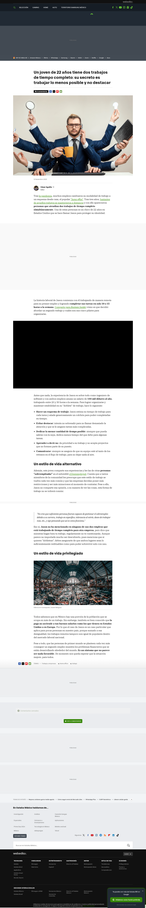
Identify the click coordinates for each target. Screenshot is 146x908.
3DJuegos (34, 864)
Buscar (128, 845)
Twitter (116, 7)
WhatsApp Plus (91, 799)
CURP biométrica (105, 799)
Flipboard (57, 91)
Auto (54, 7)
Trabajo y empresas (49, 663)
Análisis (37, 814)
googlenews (128, 7)
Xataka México (19, 891)
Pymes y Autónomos (123, 868)
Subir (126, 854)
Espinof (51, 867)
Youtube (120, 7)
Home (45, 7)
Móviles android (60, 826)
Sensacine (52, 864)
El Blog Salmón (124, 864)
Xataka (16, 864)
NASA (80, 58)
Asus (108, 58)
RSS (105, 834)
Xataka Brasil (18, 894)
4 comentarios (42, 91)
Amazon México (35, 58)
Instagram (124, 7)
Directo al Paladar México (72, 892)
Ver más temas (19, 836)
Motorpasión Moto (90, 867)
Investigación (18, 814)
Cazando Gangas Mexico (61, 815)
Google (101, 58)
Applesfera (17, 870)
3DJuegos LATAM (36, 891)
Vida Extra (34, 867)
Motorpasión (88, 864)
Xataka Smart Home (18, 874)
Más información (89, 906)
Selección (23, 7)
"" (77, 199)
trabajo (74, 663)
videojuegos (38, 831)
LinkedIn (113, 834)
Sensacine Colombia (52, 895)
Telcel (57, 831)
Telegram (100, 834)
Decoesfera (105, 867)
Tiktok (131, 7)
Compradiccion (106, 870)
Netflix (94, 58)
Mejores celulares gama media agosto (42, 799)
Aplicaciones (59, 820)
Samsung (64, 58)
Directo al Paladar (72, 864)
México (16, 831)
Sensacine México (55, 891)
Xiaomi (72, 58)
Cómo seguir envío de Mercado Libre (70, 799)
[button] (47, 187)
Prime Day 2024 (19, 826)
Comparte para (70, 307)
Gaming (35, 7)
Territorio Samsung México (73, 7)
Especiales (17, 820)
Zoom (87, 58)
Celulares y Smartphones (39, 821)
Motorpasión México (88, 892)
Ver (74, 721)
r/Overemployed (77, 473)
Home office (64, 663)
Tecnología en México (41, 826)
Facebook (113, 7)
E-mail (61, 91)
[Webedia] (128, 1)
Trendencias (105, 864)
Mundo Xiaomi (18, 878)
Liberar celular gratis (121, 799)
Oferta (46, 58)
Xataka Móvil (18, 867)
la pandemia (45, 195)
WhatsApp (54, 58)
